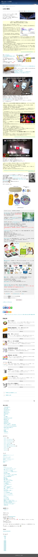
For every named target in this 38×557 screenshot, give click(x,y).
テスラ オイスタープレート (8, 440)
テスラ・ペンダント (6, 180)
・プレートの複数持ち (6, 487)
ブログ (22, 293)
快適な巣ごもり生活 (7, 423)
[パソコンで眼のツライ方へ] (5, 378)
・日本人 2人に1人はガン (7, 486)
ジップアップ (6, 432)
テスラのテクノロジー (16, 293)
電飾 (34, 314)
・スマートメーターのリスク (8, 494)
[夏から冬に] (5, 364)
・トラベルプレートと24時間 (8, 470)
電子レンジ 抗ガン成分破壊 (13, 341)
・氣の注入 (5, 496)
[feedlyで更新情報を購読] (9, 312)
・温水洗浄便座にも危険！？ (8, 490)
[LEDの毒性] (7, 308)
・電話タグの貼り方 (6, 481)
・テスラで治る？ (6, 497)
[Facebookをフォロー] (5, 312)
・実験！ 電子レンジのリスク (8, 488)
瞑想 (4, 415)
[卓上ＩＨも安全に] (5, 322)
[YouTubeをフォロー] (7, 312)
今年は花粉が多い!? (7, 409)
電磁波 (32, 314)
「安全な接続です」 (7, 407)
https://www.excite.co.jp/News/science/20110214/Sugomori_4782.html (25, 136)
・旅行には (5, 477)
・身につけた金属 (6, 499)
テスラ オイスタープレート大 (16, 221)
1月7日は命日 (6, 420)
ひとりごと (5, 448)
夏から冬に (10, 362)
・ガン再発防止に (6, 483)
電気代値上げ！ (11, 369)
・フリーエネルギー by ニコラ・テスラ (9, 468)
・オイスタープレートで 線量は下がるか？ (10, 471)
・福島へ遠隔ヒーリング (7, 479)
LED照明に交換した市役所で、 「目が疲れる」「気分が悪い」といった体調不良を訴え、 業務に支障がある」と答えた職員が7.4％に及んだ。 (22, 71)
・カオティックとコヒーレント (8, 495)
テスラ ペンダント (7, 443)
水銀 (25, 314)
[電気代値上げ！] (5, 371)
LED (6, 314)
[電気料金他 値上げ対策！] (5, 357)
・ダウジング (5, 489)
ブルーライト (20, 314)
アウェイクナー (6, 428)
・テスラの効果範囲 (6, 492)
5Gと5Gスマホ (6, 411)
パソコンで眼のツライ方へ (13, 376)
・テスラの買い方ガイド (7, 482)
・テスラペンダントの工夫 (7, 467)
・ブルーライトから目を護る (8, 480)
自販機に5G (6, 431)
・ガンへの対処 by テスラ (7, 484)
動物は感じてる (6, 419)
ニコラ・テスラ (6, 447)
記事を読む (21, 325)
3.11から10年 (6, 408)
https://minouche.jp (12, 516)
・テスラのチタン (6, 498)
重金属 (5, 430)
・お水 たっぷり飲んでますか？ (8, 475)
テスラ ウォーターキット (8, 439)
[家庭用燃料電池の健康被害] (5, 350)
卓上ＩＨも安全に (11, 320)
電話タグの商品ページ (7, 281)
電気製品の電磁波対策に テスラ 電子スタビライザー (18, 327)
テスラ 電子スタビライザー (30, 11)
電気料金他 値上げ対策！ (13, 355)
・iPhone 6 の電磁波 (6, 473)
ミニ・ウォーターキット (12, 218)
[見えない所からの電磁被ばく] (5, 385)
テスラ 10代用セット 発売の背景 (10, 424)
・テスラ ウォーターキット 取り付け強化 (10, 474)
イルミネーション (11, 314)
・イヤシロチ (5, 491)
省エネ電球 (28, 314)
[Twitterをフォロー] (3, 312)
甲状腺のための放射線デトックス (11, 392)
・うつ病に (5, 485)
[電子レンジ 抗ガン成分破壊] (5, 343)
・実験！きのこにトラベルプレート (9, 469)
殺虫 (23, 314)
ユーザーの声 (7, 293)
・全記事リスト (5, 509)
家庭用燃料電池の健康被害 (13, 348)
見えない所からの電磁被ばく (13, 383)
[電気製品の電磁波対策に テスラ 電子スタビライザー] (5, 329)
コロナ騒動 (5, 416)
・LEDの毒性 (5, 472)
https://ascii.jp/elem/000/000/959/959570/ (27, 51)
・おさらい (5, 466)
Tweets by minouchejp (6, 531)
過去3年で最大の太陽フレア (8, 427)
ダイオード (16, 314)
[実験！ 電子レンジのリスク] (5, 336)
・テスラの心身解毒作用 (7, 476)
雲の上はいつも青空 (6, 1)
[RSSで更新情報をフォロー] (10, 312)
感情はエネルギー (7, 412)
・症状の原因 (5, 478)
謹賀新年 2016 (8, 395)
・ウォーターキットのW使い (8, 493)
